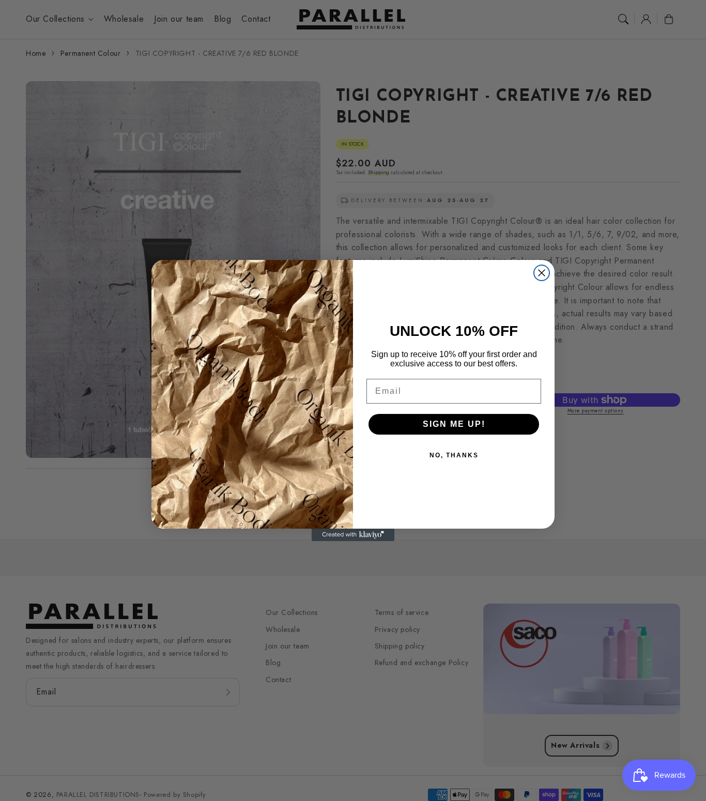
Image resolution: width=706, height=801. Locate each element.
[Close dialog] (541, 273)
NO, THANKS (454, 455)
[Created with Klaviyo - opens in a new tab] (353, 535)
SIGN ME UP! (454, 424)
